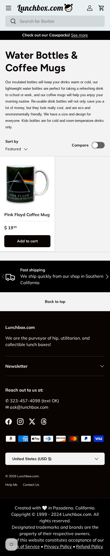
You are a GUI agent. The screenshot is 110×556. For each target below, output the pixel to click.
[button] (101, 8)
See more (79, 35)
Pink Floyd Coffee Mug (27, 214)
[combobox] (55, 21)
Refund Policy (89, 546)
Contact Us (31, 485)
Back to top (55, 301)
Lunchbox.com (28, 476)
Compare (80, 145)
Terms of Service (23, 546)
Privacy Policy (58, 546)
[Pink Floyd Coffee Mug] (27, 184)
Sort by (11, 141)
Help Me (11, 485)
